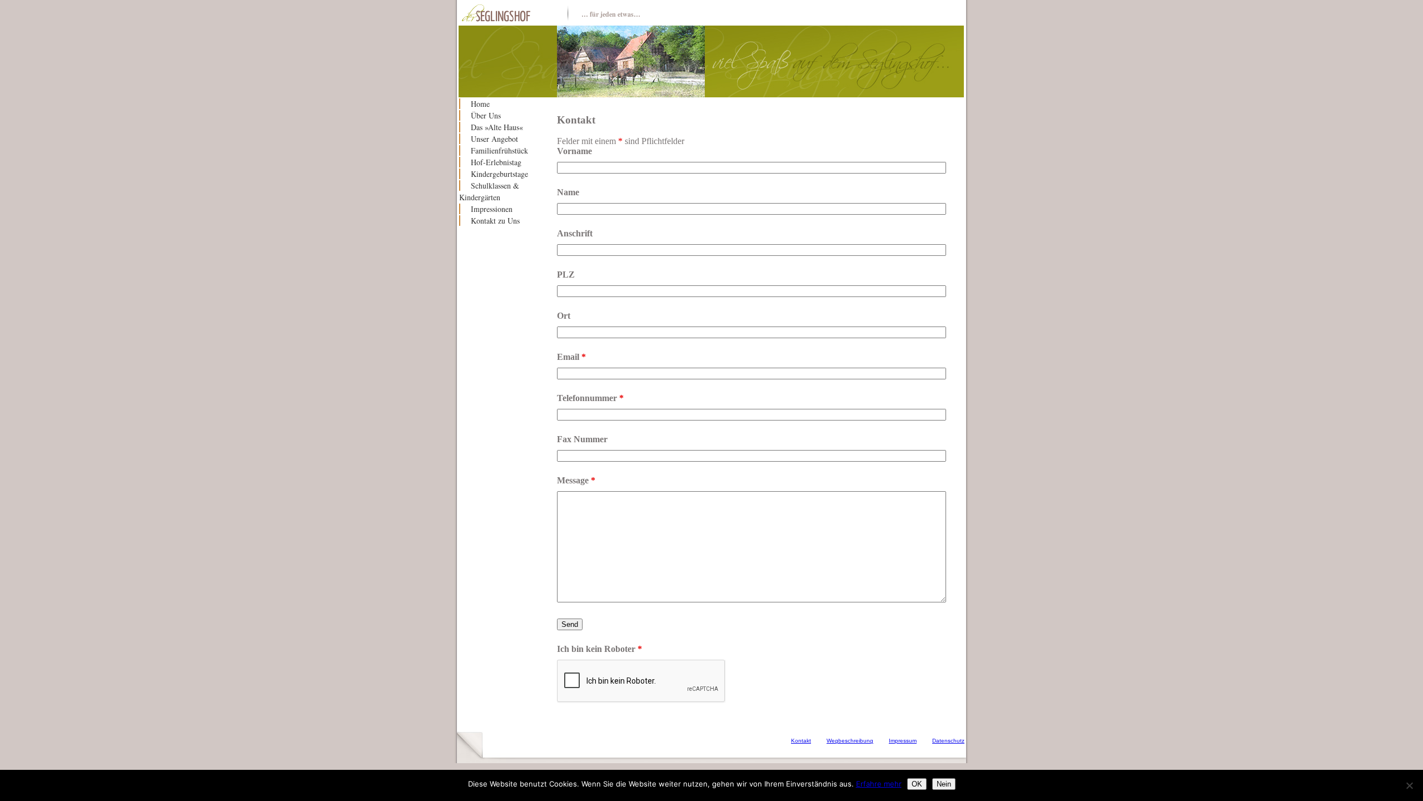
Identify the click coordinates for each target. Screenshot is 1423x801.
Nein (944, 784)
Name (568, 192)
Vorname (574, 151)
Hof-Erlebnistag (496, 162)
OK (917, 784)
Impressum (903, 741)
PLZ (566, 274)
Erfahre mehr (879, 783)
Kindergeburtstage (499, 174)
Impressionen (492, 209)
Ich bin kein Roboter (599, 649)
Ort (563, 315)
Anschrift (575, 233)
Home (480, 103)
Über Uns (486, 115)
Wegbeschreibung (850, 741)
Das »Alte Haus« (497, 127)
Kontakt (801, 741)
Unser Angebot (494, 139)
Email (571, 357)
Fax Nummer (582, 439)
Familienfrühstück (499, 150)
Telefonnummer (590, 398)
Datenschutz (948, 741)
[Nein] (1409, 785)
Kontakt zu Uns (495, 220)
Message (576, 480)
